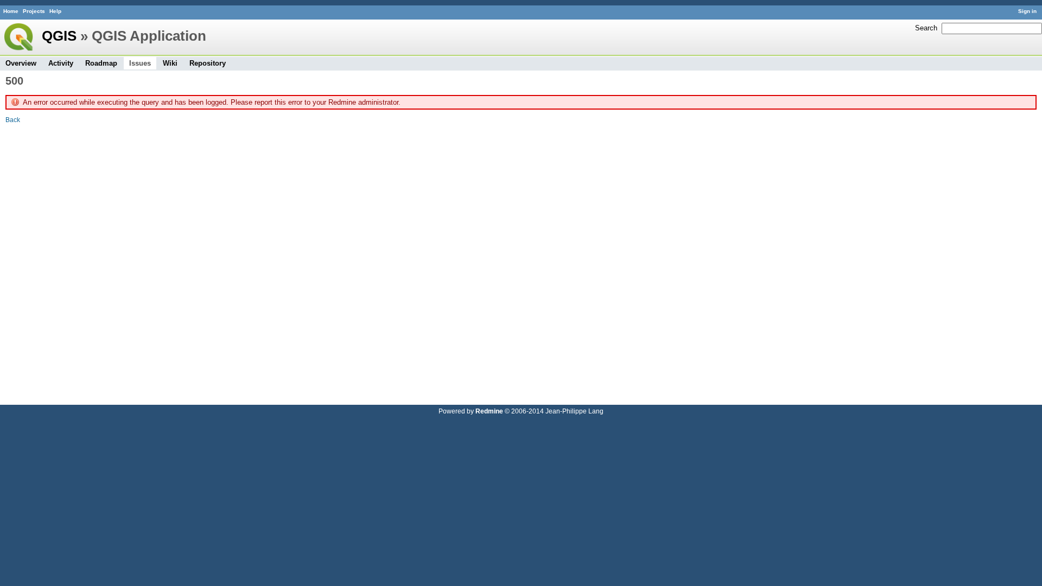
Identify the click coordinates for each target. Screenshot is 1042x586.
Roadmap (101, 63)
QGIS (59, 36)
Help (55, 11)
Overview (20, 63)
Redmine (489, 411)
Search (926, 28)
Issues (140, 63)
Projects (34, 11)
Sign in (1027, 11)
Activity (60, 63)
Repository (207, 63)
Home (10, 11)
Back (12, 119)
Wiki (170, 63)
